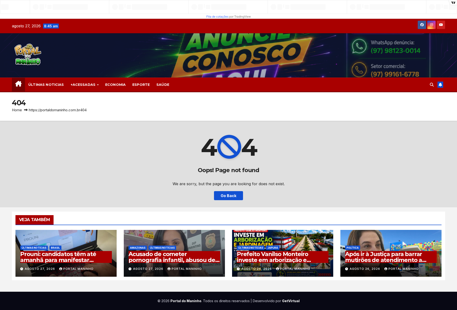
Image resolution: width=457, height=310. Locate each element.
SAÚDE (162, 84)
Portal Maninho (78, 269)
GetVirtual (291, 301)
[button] (432, 84)
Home (17, 110)
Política (353, 247)
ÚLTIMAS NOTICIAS (46, 84)
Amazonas (137, 247)
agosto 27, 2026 (40, 269)
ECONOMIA (115, 84)
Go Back (228, 195)
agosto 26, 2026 (257, 269)
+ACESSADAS (84, 84)
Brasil (55, 247)
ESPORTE (141, 84)
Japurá (273, 247)
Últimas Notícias (34, 247)
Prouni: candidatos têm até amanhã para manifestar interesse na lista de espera (58, 260)
